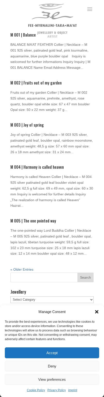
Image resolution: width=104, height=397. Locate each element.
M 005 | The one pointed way (33, 221)
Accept (52, 353)
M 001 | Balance (23, 35)
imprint (72, 390)
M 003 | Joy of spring (27, 125)
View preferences (52, 379)
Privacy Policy (56, 390)
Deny (52, 366)
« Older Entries (21, 269)
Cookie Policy (36, 390)
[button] (96, 311)
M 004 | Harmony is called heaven (37, 167)
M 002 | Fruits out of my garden (36, 83)
